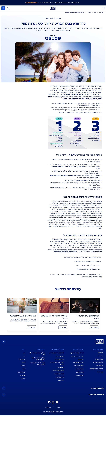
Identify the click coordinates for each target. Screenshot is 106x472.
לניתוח (71, 176)
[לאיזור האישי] (3, 8)
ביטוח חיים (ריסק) (81, 180)
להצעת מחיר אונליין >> (31, 3)
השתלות (61, 166)
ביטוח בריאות (98, 201)
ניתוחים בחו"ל (69, 166)
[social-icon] (59, 38)
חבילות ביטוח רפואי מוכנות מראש (76, 95)
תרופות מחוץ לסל (79, 166)
